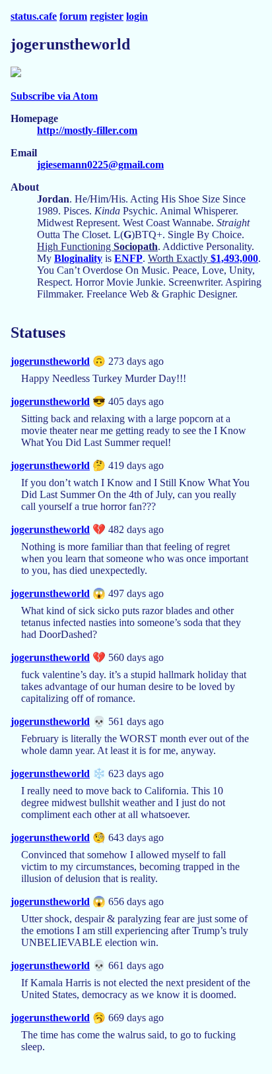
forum (73, 16)
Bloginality (78, 258)
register (106, 16)
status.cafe (34, 16)
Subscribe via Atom (54, 96)
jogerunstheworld (50, 361)
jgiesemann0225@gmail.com (100, 164)
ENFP (128, 258)
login (137, 16)
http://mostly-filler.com (87, 130)
